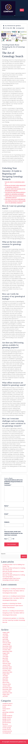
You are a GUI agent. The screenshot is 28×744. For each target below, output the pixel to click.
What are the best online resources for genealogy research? (15, 186)
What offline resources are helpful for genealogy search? (15, 196)
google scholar (7, 719)
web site (5, 611)
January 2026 (6, 644)
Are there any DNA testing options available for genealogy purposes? (15, 193)
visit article (6, 589)
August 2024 (6, 674)
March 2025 (6, 662)
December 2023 (7, 687)
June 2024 (5, 677)
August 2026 (6, 632)
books (4, 707)
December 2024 (7, 667)
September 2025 (7, 651)
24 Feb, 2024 (8, 28)
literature (5, 724)
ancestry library (7, 705)
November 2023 (7, 689)
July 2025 (5, 655)
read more (6, 596)
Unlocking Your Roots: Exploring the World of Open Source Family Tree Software (13, 605)
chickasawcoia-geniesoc (14, 25)
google (4, 714)
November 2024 (7, 669)
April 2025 (5, 660)
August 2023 (6, 694)
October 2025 (6, 650)
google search (7, 721)
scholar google (7, 728)
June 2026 (5, 636)
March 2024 (6, 682)
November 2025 (7, 648)
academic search (7, 703)
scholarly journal (7, 731)
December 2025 (7, 646)
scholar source (7, 729)
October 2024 (6, 670)
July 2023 (5, 696)
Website (6, 522)
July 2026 (5, 634)
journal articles (7, 722)
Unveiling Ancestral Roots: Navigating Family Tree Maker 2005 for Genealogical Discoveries (14, 591)
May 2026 (5, 637)
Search (3, 554)
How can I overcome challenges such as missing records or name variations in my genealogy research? (15, 200)
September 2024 (7, 672)
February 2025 (7, 663)
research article (7, 726)
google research (7, 717)
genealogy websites (8, 712)
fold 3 (4, 710)
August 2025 (6, 653)
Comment (7, 485)
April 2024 (5, 681)
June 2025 (5, 656)
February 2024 (7, 684)
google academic (7, 715)
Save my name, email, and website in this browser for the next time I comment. (13, 533)
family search (6, 709)
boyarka (5, 603)
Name (6, 506)
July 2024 (5, 675)
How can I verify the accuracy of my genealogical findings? (15, 189)
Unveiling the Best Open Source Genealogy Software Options (11, 579)
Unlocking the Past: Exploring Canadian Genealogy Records (14, 620)
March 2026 (6, 641)
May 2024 (5, 679)
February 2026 (7, 643)
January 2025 (6, 665)
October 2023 (6, 691)
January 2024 (6, 686)
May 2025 (5, 658)
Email (6, 514)
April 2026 (5, 639)
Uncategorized (20, 28)
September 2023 (7, 693)
